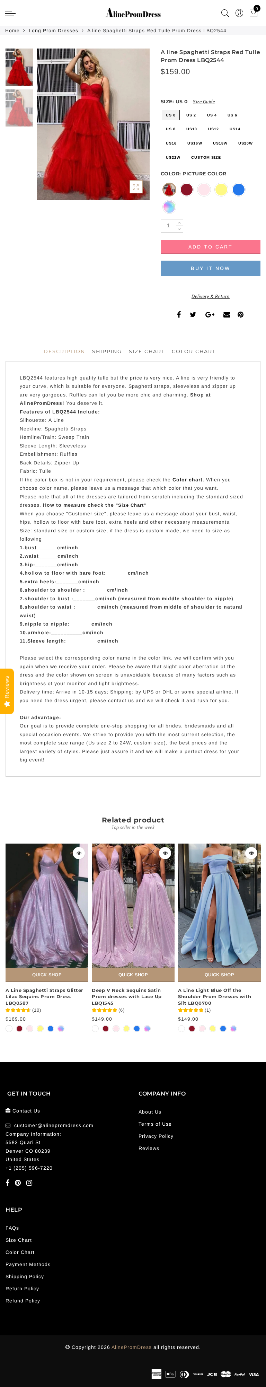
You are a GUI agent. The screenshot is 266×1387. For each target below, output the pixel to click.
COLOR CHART (194, 351)
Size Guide (204, 101)
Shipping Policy (25, 1276)
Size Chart (147, 351)
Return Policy (22, 1288)
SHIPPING (107, 351)
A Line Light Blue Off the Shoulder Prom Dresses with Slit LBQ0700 (214, 996)
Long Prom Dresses (53, 30)
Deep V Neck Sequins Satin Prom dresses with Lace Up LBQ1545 (127, 996)
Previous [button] (49, 128)
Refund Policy (23, 1300)
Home (12, 30)
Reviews (149, 1148)
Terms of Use (155, 1124)
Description (64, 351)
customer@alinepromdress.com (54, 1125)
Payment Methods (28, 1264)
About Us (150, 1112)
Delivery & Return (211, 296)
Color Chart (20, 1252)
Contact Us (26, 1111)
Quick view (79, 853)
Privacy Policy (156, 1136)
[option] (93, 124)
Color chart (187, 479)
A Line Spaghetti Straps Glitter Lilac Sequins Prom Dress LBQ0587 (44, 996)
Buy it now (210, 268)
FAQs (12, 1228)
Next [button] (128, 128)
